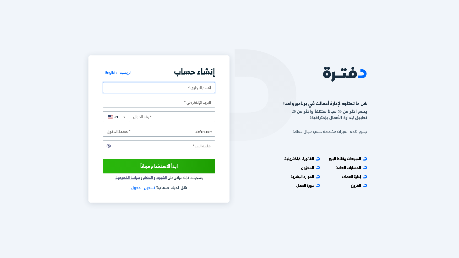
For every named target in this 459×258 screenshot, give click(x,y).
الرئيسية (125, 72)
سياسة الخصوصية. (127, 178)
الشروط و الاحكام (155, 178)
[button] (109, 145)
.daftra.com (203, 131)
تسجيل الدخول (143, 187)
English (111, 72)
